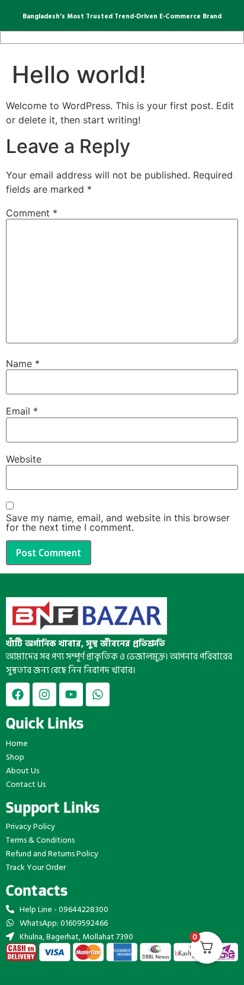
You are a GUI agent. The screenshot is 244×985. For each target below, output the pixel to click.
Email (22, 411)
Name (23, 363)
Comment (31, 213)
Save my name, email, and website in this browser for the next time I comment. (118, 522)
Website (23, 459)
